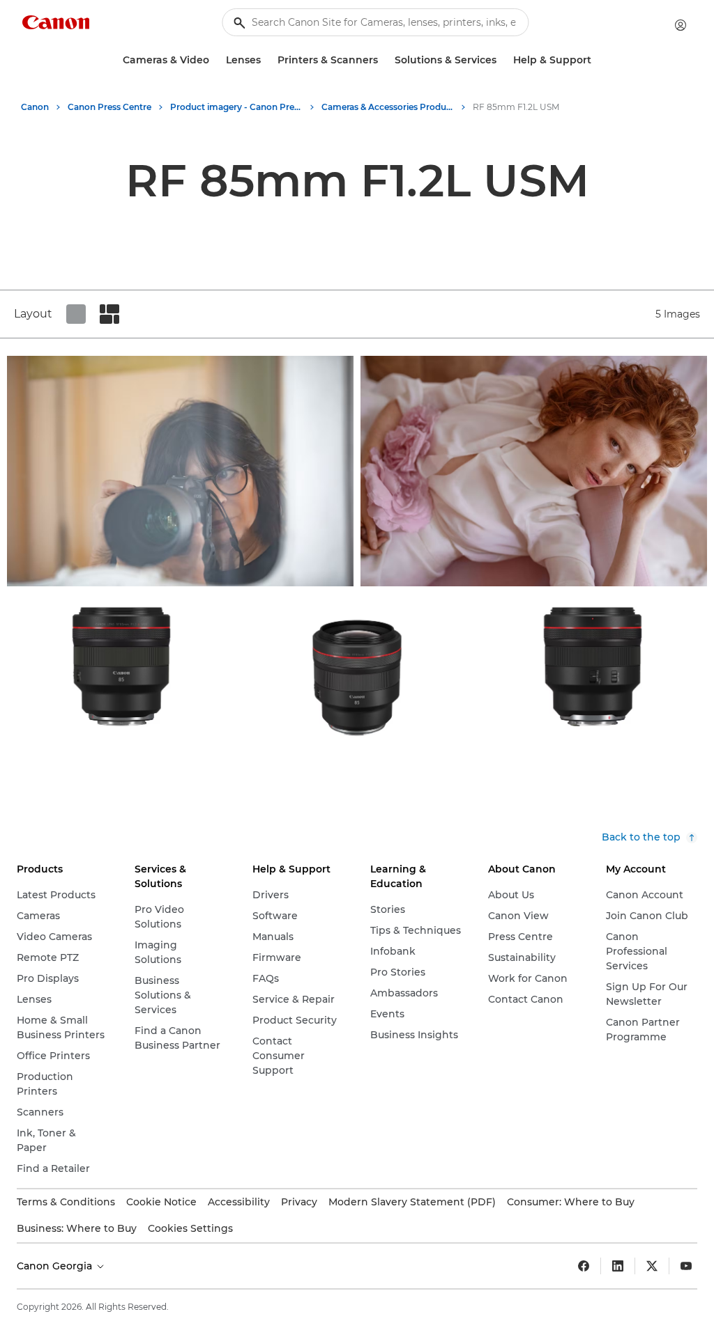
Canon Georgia (56, 1266)
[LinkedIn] (617, 1266)
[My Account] (680, 25)
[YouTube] (686, 1266)
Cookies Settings (190, 1228)
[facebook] (583, 1266)
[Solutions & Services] (502, 60)
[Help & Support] (596, 60)
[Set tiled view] (76, 314)
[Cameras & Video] (214, 60)
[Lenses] (266, 60)
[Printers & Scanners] (383, 60)
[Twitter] (652, 1266)
